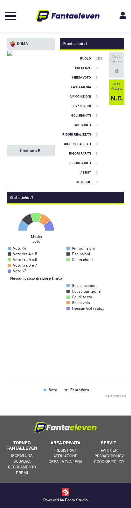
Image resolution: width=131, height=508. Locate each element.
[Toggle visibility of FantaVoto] (76, 389)
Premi (22, 472)
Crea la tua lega (65, 461)
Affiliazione (65, 456)
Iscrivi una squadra (21, 458)
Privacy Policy (109, 456)
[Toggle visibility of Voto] (49, 389)
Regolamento (22, 467)
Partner (109, 450)
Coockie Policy (109, 461)
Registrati (65, 450)
